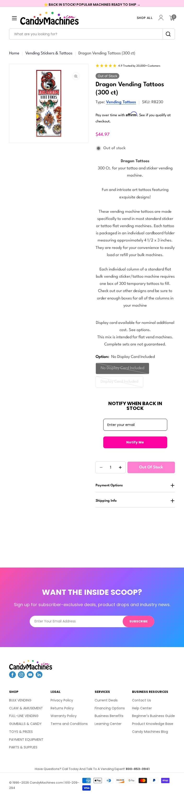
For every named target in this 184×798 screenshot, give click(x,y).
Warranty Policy (64, 715)
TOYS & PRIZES (21, 731)
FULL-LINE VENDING (24, 715)
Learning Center (108, 723)
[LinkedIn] (39, 676)
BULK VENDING (20, 700)
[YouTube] (30, 676)
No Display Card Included (122, 370)
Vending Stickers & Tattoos (48, 53)
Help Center (142, 708)
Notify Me (135, 442)
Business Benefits (109, 715)
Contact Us (141, 700)
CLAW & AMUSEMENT (26, 708)
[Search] (167, 34)
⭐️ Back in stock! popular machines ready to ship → (92, 4)
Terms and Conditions (69, 723)
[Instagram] (21, 676)
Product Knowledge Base (152, 723)
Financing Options (110, 708)
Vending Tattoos (121, 102)
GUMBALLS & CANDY (25, 723)
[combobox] (92, 34)
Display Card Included (120, 383)
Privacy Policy (62, 700)
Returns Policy (62, 708)
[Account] (161, 18)
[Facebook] (12, 676)
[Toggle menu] (14, 18)
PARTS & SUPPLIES (23, 747)
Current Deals (106, 700)
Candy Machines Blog (150, 731)
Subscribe (138, 621)
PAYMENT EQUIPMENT (26, 739)
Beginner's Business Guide (153, 715)
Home (14, 53)
